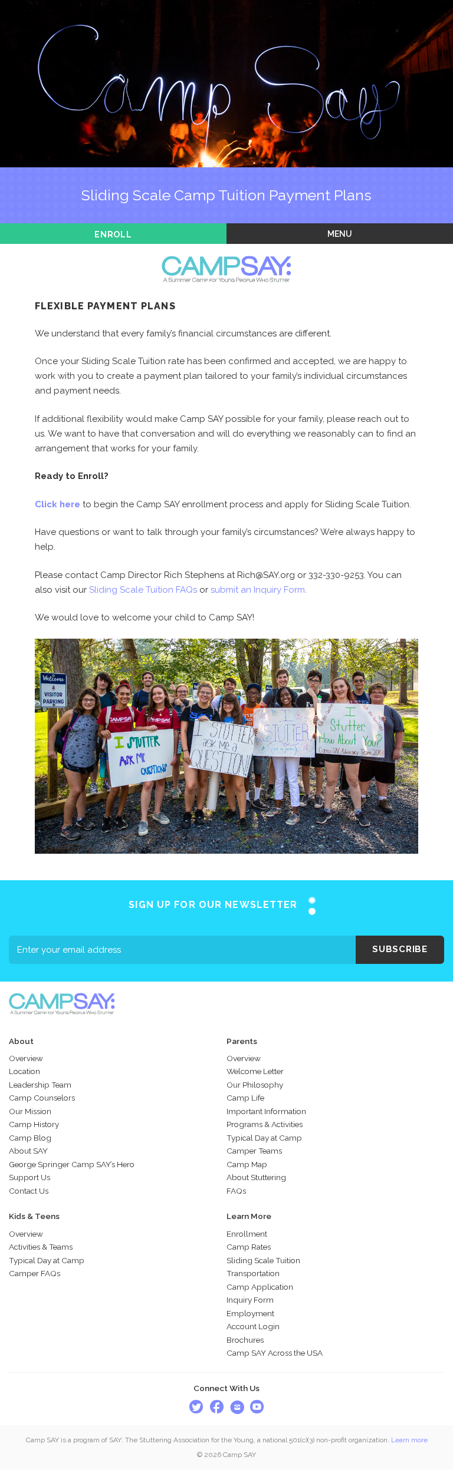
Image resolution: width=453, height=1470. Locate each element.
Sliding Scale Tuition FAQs (143, 589)
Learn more (409, 1440)
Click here (57, 504)
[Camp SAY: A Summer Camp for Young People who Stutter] (226, 251)
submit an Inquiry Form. (259, 589)
